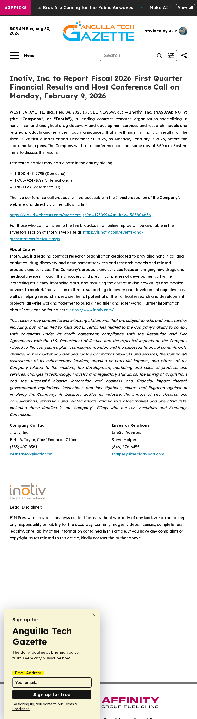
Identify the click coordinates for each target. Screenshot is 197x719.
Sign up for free (51, 694)
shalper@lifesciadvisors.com (138, 454)
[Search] (159, 55)
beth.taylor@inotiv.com (31, 454)
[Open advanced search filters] (171, 55)
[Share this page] (184, 55)
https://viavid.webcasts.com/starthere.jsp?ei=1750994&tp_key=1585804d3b (80, 214)
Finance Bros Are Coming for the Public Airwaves (78, 7)
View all (185, 7)
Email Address (28, 673)
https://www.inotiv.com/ (91, 309)
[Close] (94, 614)
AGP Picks (15, 7)
